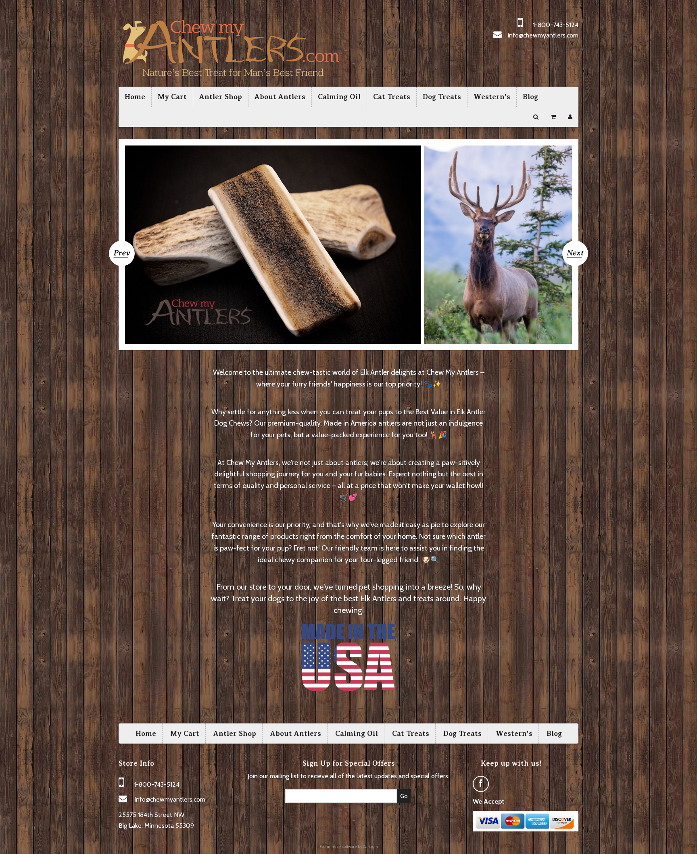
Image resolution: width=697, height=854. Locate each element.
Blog (530, 97)
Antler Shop (220, 97)
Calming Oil (339, 97)
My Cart (172, 97)
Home (135, 97)
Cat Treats (391, 97)
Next (575, 250)
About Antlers (280, 97)
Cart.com (370, 846)
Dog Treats (442, 97)
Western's (492, 97)
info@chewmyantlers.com (543, 35)
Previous (122, 251)
